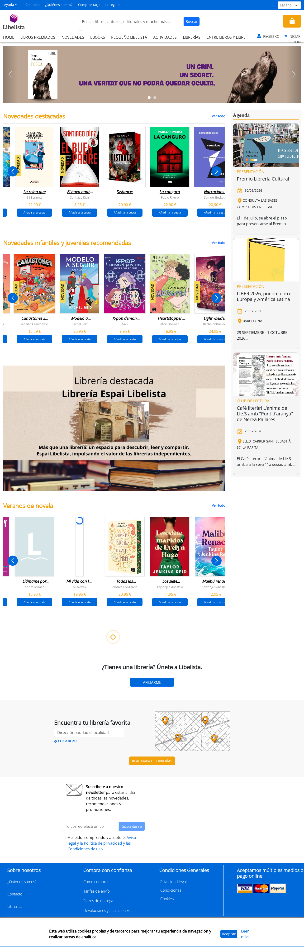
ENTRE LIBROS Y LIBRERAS (229, 37)
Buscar (191, 21)
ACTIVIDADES (165, 37)
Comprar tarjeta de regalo (98, 4)
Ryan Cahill (98, 713)
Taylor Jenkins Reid (170, 587)
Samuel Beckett (215, 197)
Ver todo (218, 116)
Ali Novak (79, 587)
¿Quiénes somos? (58, 4)
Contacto (32, 4)
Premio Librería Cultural (263, 179)
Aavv (124, 324)
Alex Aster (8, 713)
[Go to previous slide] (13, 171)
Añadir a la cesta (35, 212)
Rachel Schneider (215, 324)
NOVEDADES (73, 37)
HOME (8, 37)
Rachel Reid (79, 324)
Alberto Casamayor (34, 324)
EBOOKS (97, 37)
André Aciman (34, 587)
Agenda (241, 115)
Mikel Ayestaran (53, 840)
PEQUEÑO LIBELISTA (129, 37)
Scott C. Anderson (98, 840)
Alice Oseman (169, 324)
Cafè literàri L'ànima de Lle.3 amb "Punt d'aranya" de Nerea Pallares (265, 414)
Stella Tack (53, 713)
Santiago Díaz (79, 197)
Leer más (245, 933)
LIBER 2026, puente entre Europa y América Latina (264, 296)
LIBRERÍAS (191, 37)
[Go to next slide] (216, 171)
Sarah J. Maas (189, 713)
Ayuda (9, 4)
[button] (10, 74)
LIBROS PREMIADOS (37, 37)
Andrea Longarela (124, 587)
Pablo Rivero (170, 197)
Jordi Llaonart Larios (143, 840)
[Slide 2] (154, 97)
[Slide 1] (149, 97)
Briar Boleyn (143, 713)
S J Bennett (34, 197)
